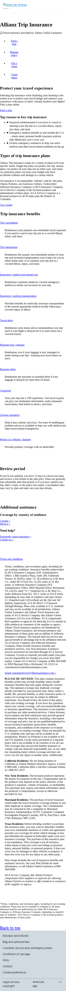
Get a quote (6, 204)
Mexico (4, 523)
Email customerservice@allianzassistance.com (30, 673)
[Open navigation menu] (58, 7)
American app (38, 984)
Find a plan (6, 110)
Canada (4, 520)
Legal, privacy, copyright (11, 984)
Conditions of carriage (16, 954)
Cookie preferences (14, 972)
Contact (7, 966)
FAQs (6, 960)
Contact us (6, 539)
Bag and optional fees (16, 942)
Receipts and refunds (15, 935)
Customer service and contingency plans (27, 948)
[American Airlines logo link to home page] (16, 6)
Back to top (10, 928)
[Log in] (47, 7)
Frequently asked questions (15, 536)
